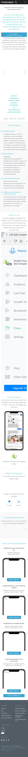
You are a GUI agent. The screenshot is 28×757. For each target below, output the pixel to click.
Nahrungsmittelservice (13, 554)
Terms (2, 746)
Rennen (21, 626)
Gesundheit (14, 103)
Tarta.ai (7, 749)
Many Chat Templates (20, 711)
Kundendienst (14, 98)
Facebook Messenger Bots (20, 720)
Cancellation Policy (17, 746)
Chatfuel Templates (20, 713)
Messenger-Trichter (14, 590)
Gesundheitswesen (14, 100)
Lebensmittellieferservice (14, 552)
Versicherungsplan (14, 110)
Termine (21, 592)
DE (2, 733)
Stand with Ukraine (6, 718)
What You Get (12, 118)
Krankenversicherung (14, 112)
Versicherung (14, 105)
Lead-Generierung (14, 627)
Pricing (3, 728)
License (10, 746)
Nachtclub (11, 663)
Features (5, 118)
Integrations (21, 118)
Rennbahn (16, 626)
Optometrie (6, 590)
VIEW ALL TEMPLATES (13, 695)
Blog (2, 711)
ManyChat (14, 96)
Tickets (21, 627)
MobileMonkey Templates (19, 716)
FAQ (14, 107)
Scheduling (6, 592)
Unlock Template (14, 579)
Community (4, 713)
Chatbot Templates (20, 708)
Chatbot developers (6, 715)
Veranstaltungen (9, 626)
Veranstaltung (9, 665)
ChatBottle (13, 749)
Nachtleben (5, 663)
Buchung (22, 663)
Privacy (6, 746)
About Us (3, 708)
